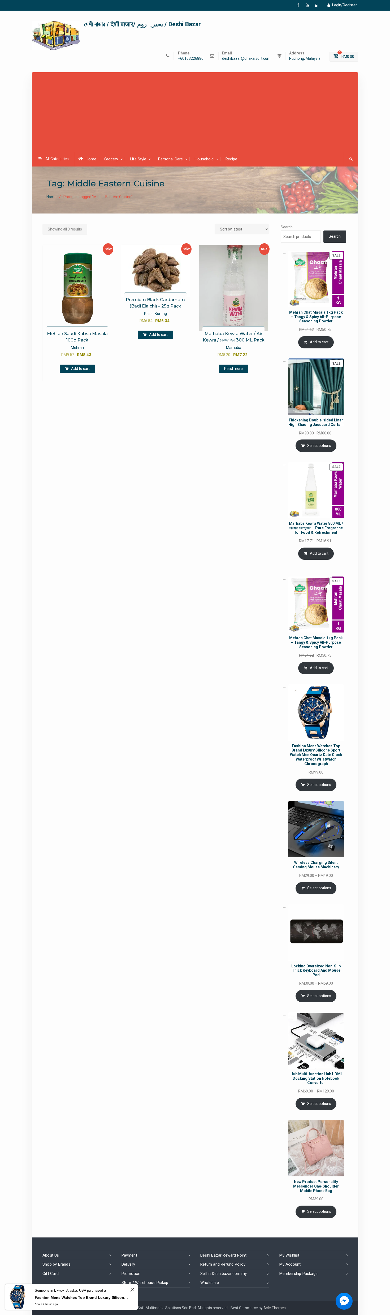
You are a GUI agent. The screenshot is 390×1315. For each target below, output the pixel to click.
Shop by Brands (56, 1264)
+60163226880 (190, 58)
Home (91, 159)
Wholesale (209, 1282)
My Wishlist (289, 1255)
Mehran (77, 347)
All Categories (57, 159)
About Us (50, 1255)
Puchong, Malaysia (304, 58)
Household (204, 159)
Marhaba (233, 347)
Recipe (231, 159)
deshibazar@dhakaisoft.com (246, 58)
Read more (233, 368)
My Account (290, 1264)
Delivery (128, 1264)
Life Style (138, 159)
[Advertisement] (195, 112)
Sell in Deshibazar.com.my (223, 1273)
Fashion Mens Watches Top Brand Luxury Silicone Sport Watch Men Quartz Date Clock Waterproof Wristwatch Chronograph (82, 1297)
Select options (319, 445)
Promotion (131, 1273)
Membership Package (298, 1273)
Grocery (111, 159)
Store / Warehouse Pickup (145, 1282)
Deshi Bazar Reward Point (223, 1255)
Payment (129, 1255)
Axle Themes (274, 1308)
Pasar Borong (155, 313)
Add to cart (80, 368)
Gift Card (50, 1273)
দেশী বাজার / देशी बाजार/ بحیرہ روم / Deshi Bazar (142, 24)
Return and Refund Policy (222, 1264)
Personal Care (170, 159)
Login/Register (344, 5)
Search (287, 227)
